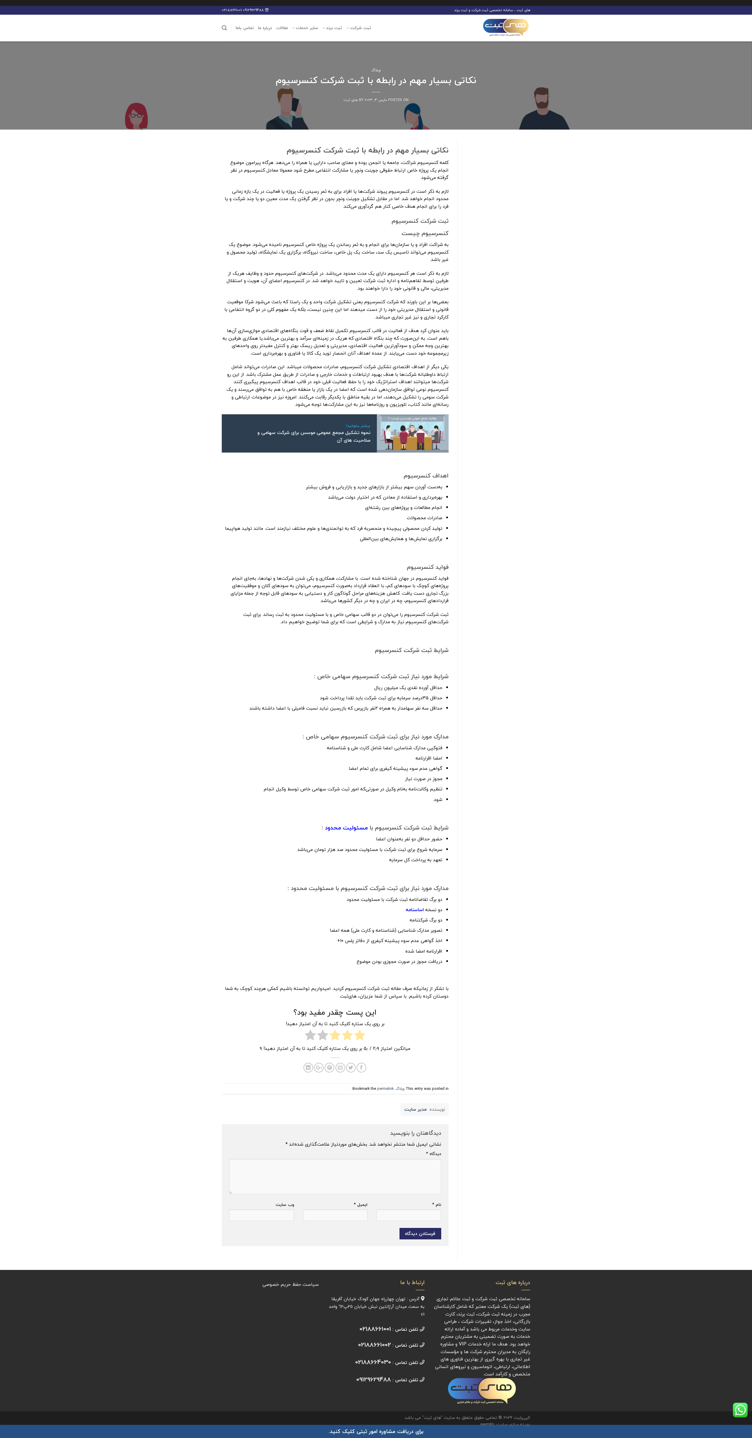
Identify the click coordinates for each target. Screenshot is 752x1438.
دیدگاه (433, 1153)
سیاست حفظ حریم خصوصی (290, 1284)
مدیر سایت (415, 1109)
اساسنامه (415, 910)
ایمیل (360, 1204)
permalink (385, 1088)
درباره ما (265, 27)
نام (436, 1204)
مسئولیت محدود (346, 827)
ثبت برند (334, 27)
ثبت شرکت (360, 27)
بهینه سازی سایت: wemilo (505, 1424)
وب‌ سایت (285, 1204)
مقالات (282, 27)
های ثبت (350, 100)
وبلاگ (376, 70)
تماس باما (245, 27)
